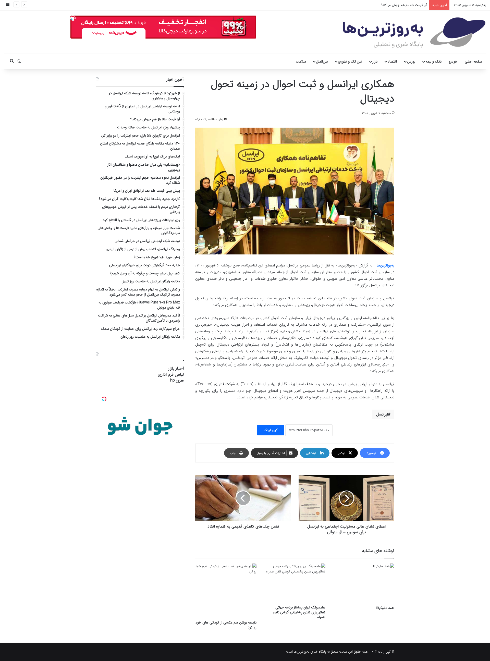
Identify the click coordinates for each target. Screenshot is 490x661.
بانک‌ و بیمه (433, 61)
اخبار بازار (176, 368)
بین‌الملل (322, 61)
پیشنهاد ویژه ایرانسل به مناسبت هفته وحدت (397, 5)
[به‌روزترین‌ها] (414, 32)
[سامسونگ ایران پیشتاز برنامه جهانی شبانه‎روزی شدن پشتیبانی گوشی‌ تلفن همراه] (294, 583)
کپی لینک (271, 430)
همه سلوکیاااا (385, 608)
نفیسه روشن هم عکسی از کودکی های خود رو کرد (225, 625)
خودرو (453, 61)
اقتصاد (392, 61)
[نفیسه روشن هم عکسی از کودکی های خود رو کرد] (225, 591)
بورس (411, 61)
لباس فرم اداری (171, 374)
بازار (374, 61)
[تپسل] (73, 18)
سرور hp (177, 380)
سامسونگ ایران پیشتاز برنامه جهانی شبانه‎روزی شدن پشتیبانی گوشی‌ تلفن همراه (299, 612)
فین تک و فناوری (350, 61)
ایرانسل (382, 414)
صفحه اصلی (473, 61)
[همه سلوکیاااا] (363, 583)
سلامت (301, 61)
